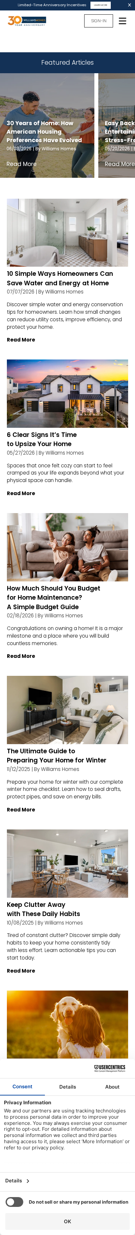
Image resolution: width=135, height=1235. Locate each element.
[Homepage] (30, 20)
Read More (22, 164)
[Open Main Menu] (122, 20)
